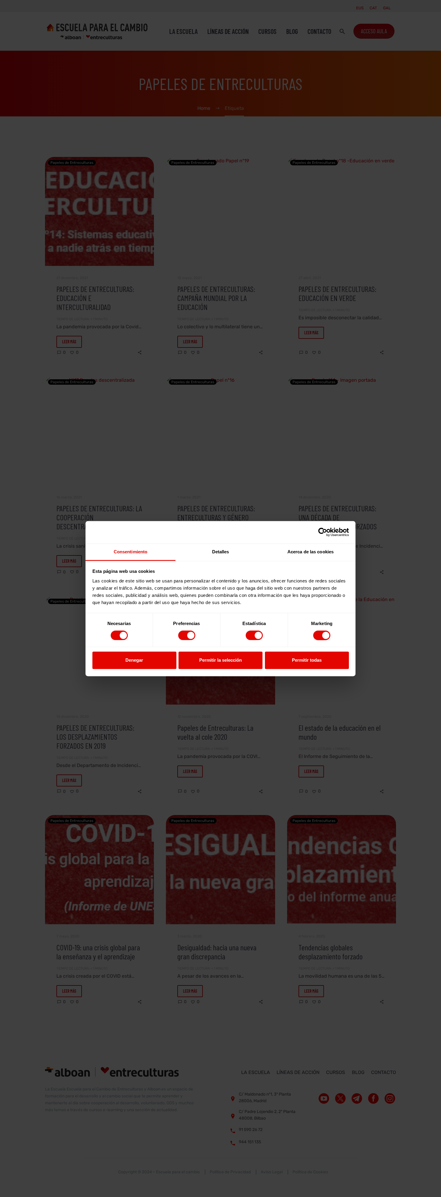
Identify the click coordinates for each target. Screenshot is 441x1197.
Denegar (134, 660)
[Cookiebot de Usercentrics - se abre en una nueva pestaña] (322, 532)
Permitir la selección (220, 660)
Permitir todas (307, 660)
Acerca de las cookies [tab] (310, 551)
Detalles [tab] (220, 551)
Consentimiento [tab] (130, 551)
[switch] (186, 635)
